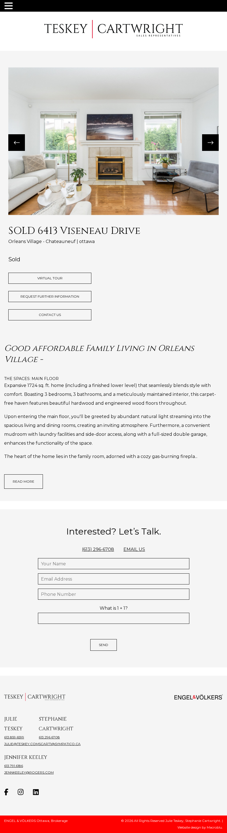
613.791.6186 (13, 766)
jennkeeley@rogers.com (29, 772)
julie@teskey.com (21, 744)
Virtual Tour (50, 278)
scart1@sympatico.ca (60, 744)
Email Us (134, 549)
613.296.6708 (49, 737)
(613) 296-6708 (98, 549)
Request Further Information (49, 296)
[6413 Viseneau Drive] (113, 141)
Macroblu (214, 827)
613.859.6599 (14, 737)
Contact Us (50, 315)
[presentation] (16, 142)
